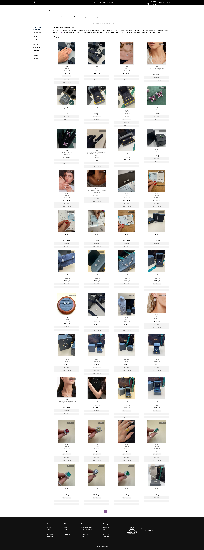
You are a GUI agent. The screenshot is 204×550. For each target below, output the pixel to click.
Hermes (72, 33)
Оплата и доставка (121, 17)
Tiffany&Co (120, 33)
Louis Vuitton (87, 33)
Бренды (107, 17)
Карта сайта (106, 536)
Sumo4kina (146, 532)
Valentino (128, 33)
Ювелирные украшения (37, 28)
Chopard (129, 30)
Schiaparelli (110, 33)
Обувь (48, 529)
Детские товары (85, 534)
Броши (35, 39)
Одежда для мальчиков (87, 527)
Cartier (109, 30)
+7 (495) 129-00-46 (164, 2)
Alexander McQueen (60, 30)
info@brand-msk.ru (148, 530)
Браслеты (36, 37)
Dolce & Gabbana (163, 30)
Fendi (55, 33)
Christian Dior (139, 30)
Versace (144, 33)
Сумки (48, 532)
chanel (122, 30)
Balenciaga (83, 30)
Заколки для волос (37, 33)
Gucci (66, 33)
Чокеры (35, 58)
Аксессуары (50, 534)
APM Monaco (73, 30)
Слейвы (35, 55)
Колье (35, 42)
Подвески (36, 50)
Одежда (49, 527)
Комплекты (36, 47)
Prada (102, 33)
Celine (116, 30)
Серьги (35, 53)
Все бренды (106, 534)
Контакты (145, 17)
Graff (60, 33)
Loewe (78, 33)
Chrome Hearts (151, 30)
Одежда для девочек (86, 529)
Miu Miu (96, 33)
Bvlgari (103, 30)
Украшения (50, 536)
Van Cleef (137, 33)
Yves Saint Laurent (155, 33)
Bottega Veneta (93, 30)
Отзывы (134, 17)
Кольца (35, 45)
